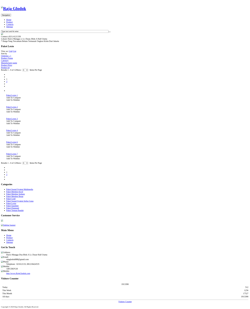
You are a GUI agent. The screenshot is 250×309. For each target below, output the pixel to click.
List (14, 51)
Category (5, 60)
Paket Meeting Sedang (15, 194)
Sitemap (9, 27)
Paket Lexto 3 (12, 119)
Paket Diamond (12, 208)
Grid (10, 51)
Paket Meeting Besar (14, 196)
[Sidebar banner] (8, 225)
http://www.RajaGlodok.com (18, 273)
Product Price (6, 65)
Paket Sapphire (12, 206)
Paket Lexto (11, 203)
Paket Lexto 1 (12, 95)
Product (9, 22)
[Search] (109, 31)
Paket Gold (10, 199)
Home (8, 20)
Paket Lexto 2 (12, 107)
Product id (5, 67)
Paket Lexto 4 (12, 130)
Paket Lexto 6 (12, 142)
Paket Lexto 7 (12, 154)
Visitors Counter (125, 302)
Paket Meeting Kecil (14, 192)
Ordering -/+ (6, 56)
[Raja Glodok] (13, 8)
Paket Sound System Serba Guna (19, 201)
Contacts (9, 24)
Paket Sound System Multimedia (19, 189)
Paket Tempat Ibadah (15, 210)
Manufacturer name (9, 63)
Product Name (7, 58)
